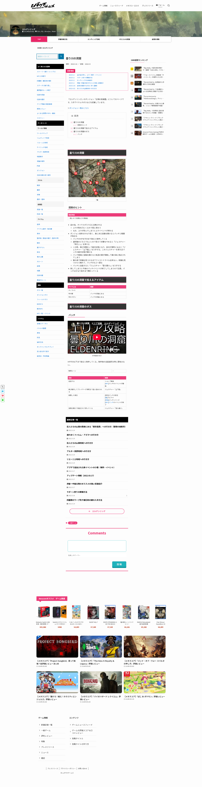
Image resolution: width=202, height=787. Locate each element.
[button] (2, 387)
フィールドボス (42, 299)
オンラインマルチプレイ (45, 347)
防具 (106, 400)
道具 (38, 224)
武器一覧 (40, 209)
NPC (106, 383)
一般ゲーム (72, 523)
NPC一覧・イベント (43, 313)
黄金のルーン (41, 280)
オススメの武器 (124, 39)
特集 (43, 741)
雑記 (43, 758)
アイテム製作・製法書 (44, 229)
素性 (38, 333)
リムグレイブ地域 (43, 138)
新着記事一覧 (46, 724)
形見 (38, 337)
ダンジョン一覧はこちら (79, 108)
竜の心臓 (40, 257)
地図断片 (40, 156)
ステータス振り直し (44, 85)
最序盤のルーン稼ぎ (43, 90)
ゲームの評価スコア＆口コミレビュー (82, 731)
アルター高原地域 (43, 152)
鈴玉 (38, 252)
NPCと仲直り (41, 76)
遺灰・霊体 (41, 199)
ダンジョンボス (42, 295)
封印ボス (40, 304)
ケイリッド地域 (42, 147)
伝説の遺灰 (41, 99)
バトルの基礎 (41, 328)
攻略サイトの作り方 (80, 744)
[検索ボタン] (168, 5)
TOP (39, 39)
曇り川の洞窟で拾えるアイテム (86, 128)
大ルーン (40, 261)
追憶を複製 (155, 39)
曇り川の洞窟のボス (81, 131)
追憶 (38, 266)
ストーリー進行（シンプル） (47, 71)
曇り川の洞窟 (79, 122)
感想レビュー (41, 109)
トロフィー (41, 118)
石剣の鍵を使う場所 (44, 175)
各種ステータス (42, 323)
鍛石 (38, 243)
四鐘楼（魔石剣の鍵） (44, 81)
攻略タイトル (77, 738)
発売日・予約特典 (43, 356)
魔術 (38, 190)
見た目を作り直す (43, 351)
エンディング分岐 (94, 39)
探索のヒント (82, 125)
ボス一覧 (40, 290)
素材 (38, 233)
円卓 (38, 166)
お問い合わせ (82, 768)
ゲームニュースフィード (82, 724)
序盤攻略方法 (62, 39)
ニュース (45, 752)
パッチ (80, 134)
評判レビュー (46, 735)
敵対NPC (40, 309)
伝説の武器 (41, 95)
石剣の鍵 (40, 275)
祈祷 (38, 194)
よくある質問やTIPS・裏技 (46, 113)
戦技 (38, 185)
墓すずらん (41, 247)
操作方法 (40, 342)
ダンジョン (41, 170)
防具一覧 (40, 214)
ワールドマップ (42, 133)
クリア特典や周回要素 (44, 104)
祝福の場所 (41, 161)
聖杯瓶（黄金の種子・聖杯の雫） (48, 238)
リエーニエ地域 (42, 142)
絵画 (38, 271)
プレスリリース (47, 747)
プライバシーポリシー (68, 768)
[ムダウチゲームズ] (43, 5)
